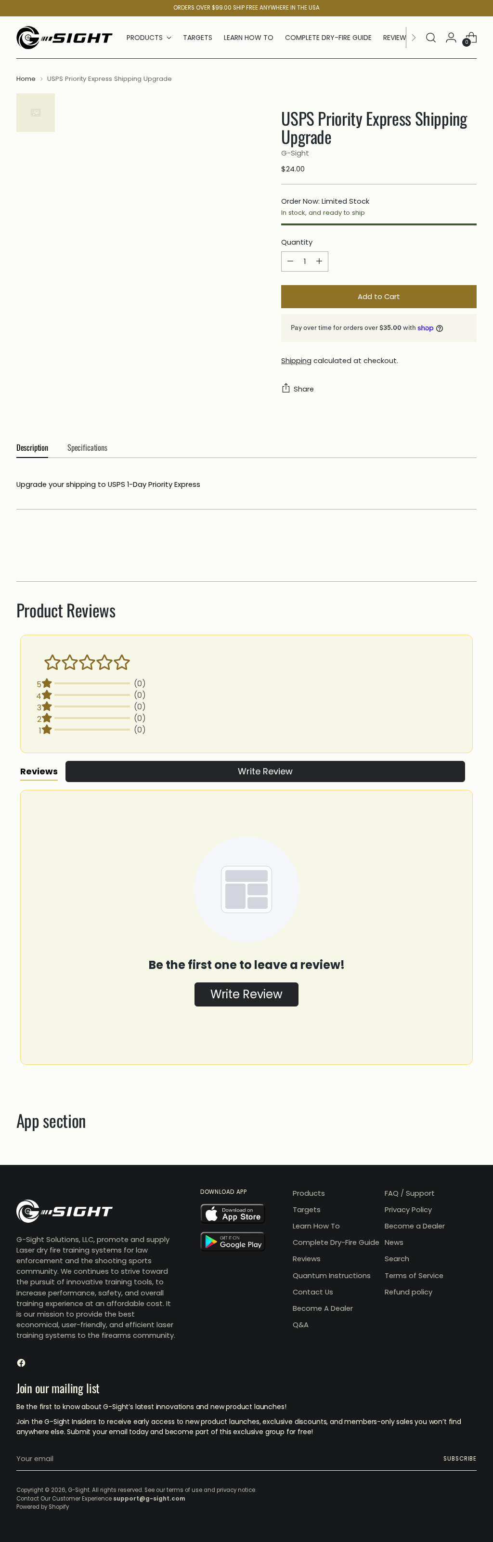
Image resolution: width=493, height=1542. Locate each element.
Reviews (307, 1259)
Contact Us (313, 1292)
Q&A (301, 1325)
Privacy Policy (408, 1209)
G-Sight (295, 153)
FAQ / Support (410, 1193)
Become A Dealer (323, 1308)
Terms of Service (414, 1275)
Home (26, 78)
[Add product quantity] (319, 261)
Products (309, 1193)
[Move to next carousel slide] (468, 548)
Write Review (265, 771)
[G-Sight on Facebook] (22, 1364)
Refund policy (408, 1292)
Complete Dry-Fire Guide (336, 1242)
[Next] (413, 37)
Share (304, 389)
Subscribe (460, 1459)
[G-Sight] (64, 37)
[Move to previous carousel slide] (446, 548)
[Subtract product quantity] (290, 261)
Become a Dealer (415, 1226)
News (394, 1242)
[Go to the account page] (451, 37)
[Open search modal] (431, 37)
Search (397, 1259)
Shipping (296, 360)
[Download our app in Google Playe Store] (241, 1243)
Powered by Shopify (42, 1507)
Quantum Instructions (332, 1275)
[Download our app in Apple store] (241, 1215)
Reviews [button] (39, 771)
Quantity (296, 242)
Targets (307, 1209)
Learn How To (316, 1226)
